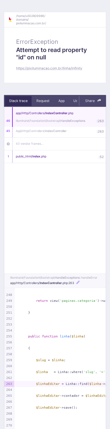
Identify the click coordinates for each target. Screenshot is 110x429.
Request (42, 101)
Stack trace (18, 101)
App (61, 101)
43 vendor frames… (29, 144)
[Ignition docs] (12, 19)
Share (90, 101)
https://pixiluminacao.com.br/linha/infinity (49, 68)
